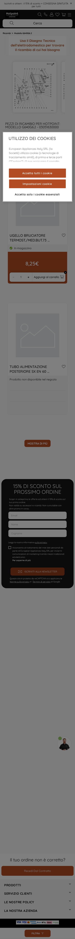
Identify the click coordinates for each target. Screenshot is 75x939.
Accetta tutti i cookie (37, 173)
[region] (37, 167)
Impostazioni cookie (37, 184)
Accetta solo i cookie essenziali (37, 194)
